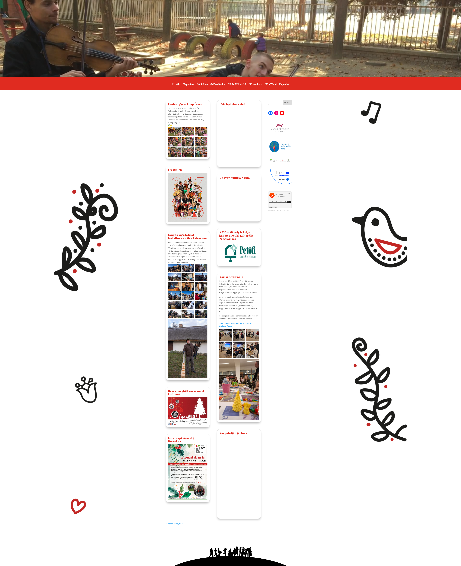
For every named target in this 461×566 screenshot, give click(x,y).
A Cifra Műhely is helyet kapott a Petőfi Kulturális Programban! (236, 235)
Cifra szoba (254, 84)
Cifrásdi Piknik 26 (237, 84)
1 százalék (175, 169)
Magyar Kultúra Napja (234, 177)
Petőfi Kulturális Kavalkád (210, 84)
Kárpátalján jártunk (233, 433)
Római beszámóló (231, 277)
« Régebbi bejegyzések (174, 524)
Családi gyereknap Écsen (185, 104)
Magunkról (188, 84)
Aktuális (176, 84)
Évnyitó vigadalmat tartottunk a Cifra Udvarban (187, 236)
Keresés (287, 102)
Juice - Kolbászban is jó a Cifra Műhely (287, 210)
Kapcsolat (284, 84)
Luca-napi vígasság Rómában (181, 439)
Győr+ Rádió (271, 210)
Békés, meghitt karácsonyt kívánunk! (186, 392)
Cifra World (271, 84)
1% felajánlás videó (232, 104)
